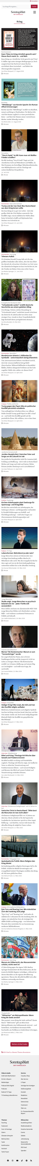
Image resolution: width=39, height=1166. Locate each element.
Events (23, 1132)
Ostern (3, 1132)
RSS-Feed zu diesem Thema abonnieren (16, 1052)
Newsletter (24, 1098)
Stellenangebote (26, 1089)
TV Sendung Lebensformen (9, 1095)
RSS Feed (24, 1147)
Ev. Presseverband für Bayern (27, 1112)
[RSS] (31, 1161)
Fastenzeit (4, 1126)
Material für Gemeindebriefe (26, 1143)
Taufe (3, 1142)
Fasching (4, 1123)
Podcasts (4, 1089)
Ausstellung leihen (26, 1123)
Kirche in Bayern (6, 1079)
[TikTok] (22, 1161)
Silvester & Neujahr (7, 1136)
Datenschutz (24, 1102)
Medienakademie (26, 1126)
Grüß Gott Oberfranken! (8, 1076)
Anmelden (35, 1)
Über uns (23, 1108)
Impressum (24, 1105)
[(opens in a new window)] (8, 1161)
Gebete (23, 1136)
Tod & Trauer (5, 1152)
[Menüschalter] (34, 12)
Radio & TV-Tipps (6, 1092)
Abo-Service (24, 1079)
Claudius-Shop (25, 1076)
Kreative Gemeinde (27, 1129)
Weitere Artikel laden (19, 1044)
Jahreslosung (25, 1139)
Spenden (23, 1151)
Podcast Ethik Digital (7, 1086)
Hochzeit (4, 1149)
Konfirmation (5, 1145)
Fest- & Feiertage (6, 1129)
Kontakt (23, 1092)
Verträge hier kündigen (28, 1086)
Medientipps (5, 1082)
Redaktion (24, 1095)
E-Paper (23, 1082)
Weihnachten (5, 1139)
